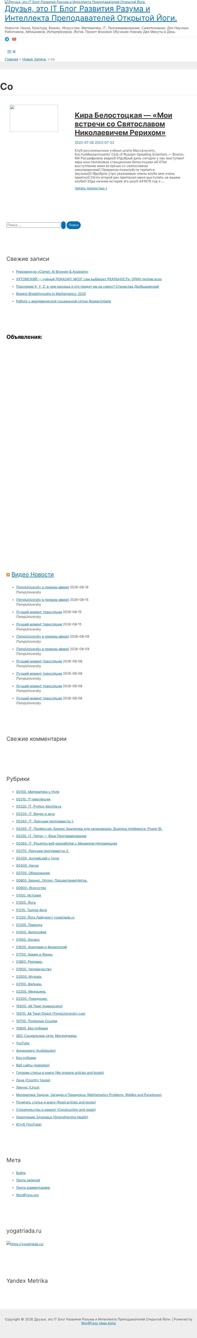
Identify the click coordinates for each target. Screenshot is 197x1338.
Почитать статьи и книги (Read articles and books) (56, 1102)
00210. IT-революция (33, 799)
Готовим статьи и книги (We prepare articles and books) (60, 1073)
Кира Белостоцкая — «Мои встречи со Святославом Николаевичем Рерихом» (123, 124)
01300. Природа (29, 925)
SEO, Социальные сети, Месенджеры (46, 1036)
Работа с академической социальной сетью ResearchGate (63, 301)
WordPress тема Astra (98, 1323)
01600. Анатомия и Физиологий (41, 947)
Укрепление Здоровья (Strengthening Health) (52, 1117)
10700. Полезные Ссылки (36, 1021)
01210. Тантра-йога (31, 910)
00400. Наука (27, 865)
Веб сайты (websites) (33, 1065)
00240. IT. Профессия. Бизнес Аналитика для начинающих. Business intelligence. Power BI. (89, 829)
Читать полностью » (91, 188)
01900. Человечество (33, 969)
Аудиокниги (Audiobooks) (36, 1050)
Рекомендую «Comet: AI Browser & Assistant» (52, 272)
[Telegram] (7, 40)
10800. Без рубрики (32, 1028)
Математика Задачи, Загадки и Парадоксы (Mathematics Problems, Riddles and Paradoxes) (89, 1095)
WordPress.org (27, 1195)
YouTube (22, 1043)
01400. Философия (31, 932)
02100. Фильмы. (29, 984)
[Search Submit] (63, 225)
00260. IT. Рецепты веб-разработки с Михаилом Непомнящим (66, 843)
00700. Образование (33, 873)
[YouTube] (14, 40)
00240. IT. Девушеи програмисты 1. (45, 821)
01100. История (28, 895)
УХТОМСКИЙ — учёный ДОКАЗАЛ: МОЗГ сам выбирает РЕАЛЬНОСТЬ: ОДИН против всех (89, 279)
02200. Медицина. (31, 991)
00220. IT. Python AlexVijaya (38, 806)
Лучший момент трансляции (39, 612)
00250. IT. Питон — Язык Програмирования (51, 836)
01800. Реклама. (29, 962)
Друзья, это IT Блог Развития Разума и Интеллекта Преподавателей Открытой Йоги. (91, 13)
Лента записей (28, 1180)
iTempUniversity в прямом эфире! (42, 587)
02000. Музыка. (29, 976)
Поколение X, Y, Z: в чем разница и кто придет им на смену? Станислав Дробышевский (87, 286)
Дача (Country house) (33, 1080)
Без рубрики (26, 1058)
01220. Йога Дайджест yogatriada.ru (45, 917)
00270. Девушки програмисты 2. (42, 851)
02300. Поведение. (32, 999)
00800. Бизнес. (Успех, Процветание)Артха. (51, 880)
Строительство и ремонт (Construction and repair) (56, 1110)
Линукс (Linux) (27, 1087)
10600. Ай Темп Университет (39, 1006)
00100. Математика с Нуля (37, 792)
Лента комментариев (33, 1187)
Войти (20, 1173)
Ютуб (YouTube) (29, 1124)
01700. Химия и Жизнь (34, 954)
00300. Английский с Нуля (37, 858)
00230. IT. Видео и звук (35, 814)
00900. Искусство (31, 888)
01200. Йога (26, 902)
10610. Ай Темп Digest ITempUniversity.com (50, 1013)
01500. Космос (28, 939)
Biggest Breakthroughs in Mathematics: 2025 (51, 294)
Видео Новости (33, 574)
